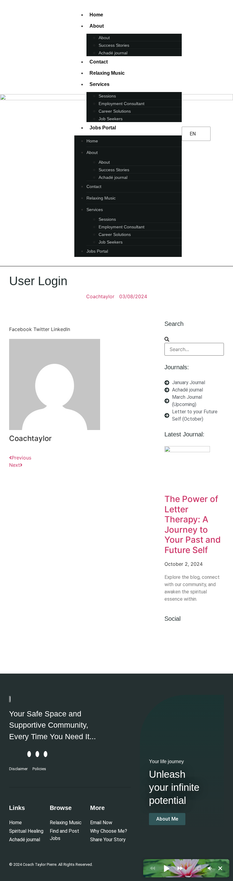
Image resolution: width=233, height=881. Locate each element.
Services (99, 84)
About (96, 26)
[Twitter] (172, 655)
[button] (20, 325)
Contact (98, 61)
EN (193, 134)
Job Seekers (111, 118)
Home (96, 14)
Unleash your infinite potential (174, 787)
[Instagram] (186, 638)
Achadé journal (113, 52)
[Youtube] (201, 638)
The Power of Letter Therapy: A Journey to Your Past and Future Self (192, 524)
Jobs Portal (102, 127)
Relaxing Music (107, 73)
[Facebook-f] (172, 638)
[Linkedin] (216, 638)
